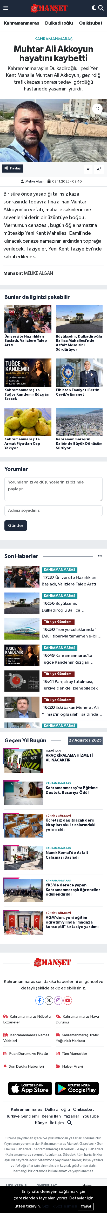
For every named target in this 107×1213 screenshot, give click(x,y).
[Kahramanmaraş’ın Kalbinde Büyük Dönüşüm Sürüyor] (79, 422)
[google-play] (77, 1089)
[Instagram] (58, 1000)
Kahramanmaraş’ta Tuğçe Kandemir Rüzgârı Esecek (26, 394)
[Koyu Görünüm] (94, 8)
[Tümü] (100, 556)
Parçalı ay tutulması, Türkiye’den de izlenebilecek (70, 685)
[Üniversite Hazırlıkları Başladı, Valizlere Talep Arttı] (27, 319)
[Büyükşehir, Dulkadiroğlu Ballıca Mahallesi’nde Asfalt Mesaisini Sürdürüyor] (79, 319)
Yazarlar (71, 1116)
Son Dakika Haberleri (26, 1066)
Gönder (15, 525)
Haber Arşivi (72, 1066)
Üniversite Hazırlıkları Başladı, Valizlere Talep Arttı (25, 341)
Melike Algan (34, 181)
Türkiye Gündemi (58, 622)
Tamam (86, 1206)
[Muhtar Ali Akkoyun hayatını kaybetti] (53, 130)
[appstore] (30, 1089)
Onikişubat (90, 23)
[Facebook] (39, 1000)
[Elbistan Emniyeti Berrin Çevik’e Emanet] (79, 372)
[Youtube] (67, 1000)
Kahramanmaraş (21, 23)
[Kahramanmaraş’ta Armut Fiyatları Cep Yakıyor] (27, 422)
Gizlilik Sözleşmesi (59, 1206)
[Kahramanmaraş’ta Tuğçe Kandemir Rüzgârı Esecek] (27, 372)
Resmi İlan (51, 1116)
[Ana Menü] (5, 8)
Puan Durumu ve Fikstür (28, 1054)
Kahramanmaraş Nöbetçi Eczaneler (27, 1019)
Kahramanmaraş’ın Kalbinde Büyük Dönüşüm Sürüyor (79, 443)
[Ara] (101, 8)
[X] (49, 1000)
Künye (41, 1123)
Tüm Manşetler (74, 1054)
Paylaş (15, 168)
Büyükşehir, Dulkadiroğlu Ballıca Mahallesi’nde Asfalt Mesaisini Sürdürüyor (71, 607)
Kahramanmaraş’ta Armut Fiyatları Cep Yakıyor (22, 443)
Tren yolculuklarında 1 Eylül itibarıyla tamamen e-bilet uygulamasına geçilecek (72, 633)
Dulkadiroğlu (59, 23)
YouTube (90, 1116)
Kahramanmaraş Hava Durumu (77, 1019)
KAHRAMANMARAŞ (53, 39)
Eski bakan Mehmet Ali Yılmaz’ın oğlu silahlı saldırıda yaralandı (70, 711)
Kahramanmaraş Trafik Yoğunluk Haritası (77, 1038)
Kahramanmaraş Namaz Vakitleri (26, 1038)
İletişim (57, 1123)
